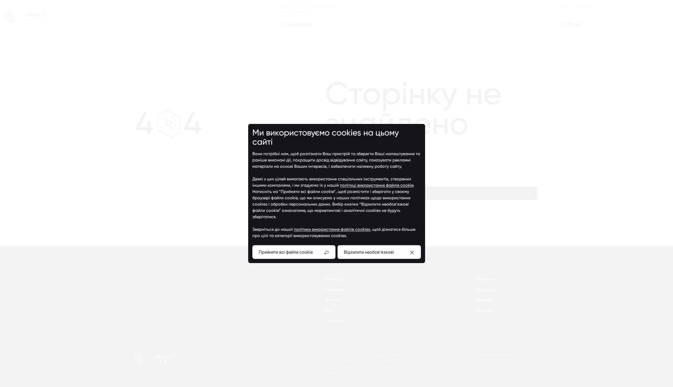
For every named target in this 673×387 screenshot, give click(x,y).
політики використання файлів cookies (332, 229)
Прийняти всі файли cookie (286, 252)
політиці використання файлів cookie (376, 185)
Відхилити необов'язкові (369, 252)
